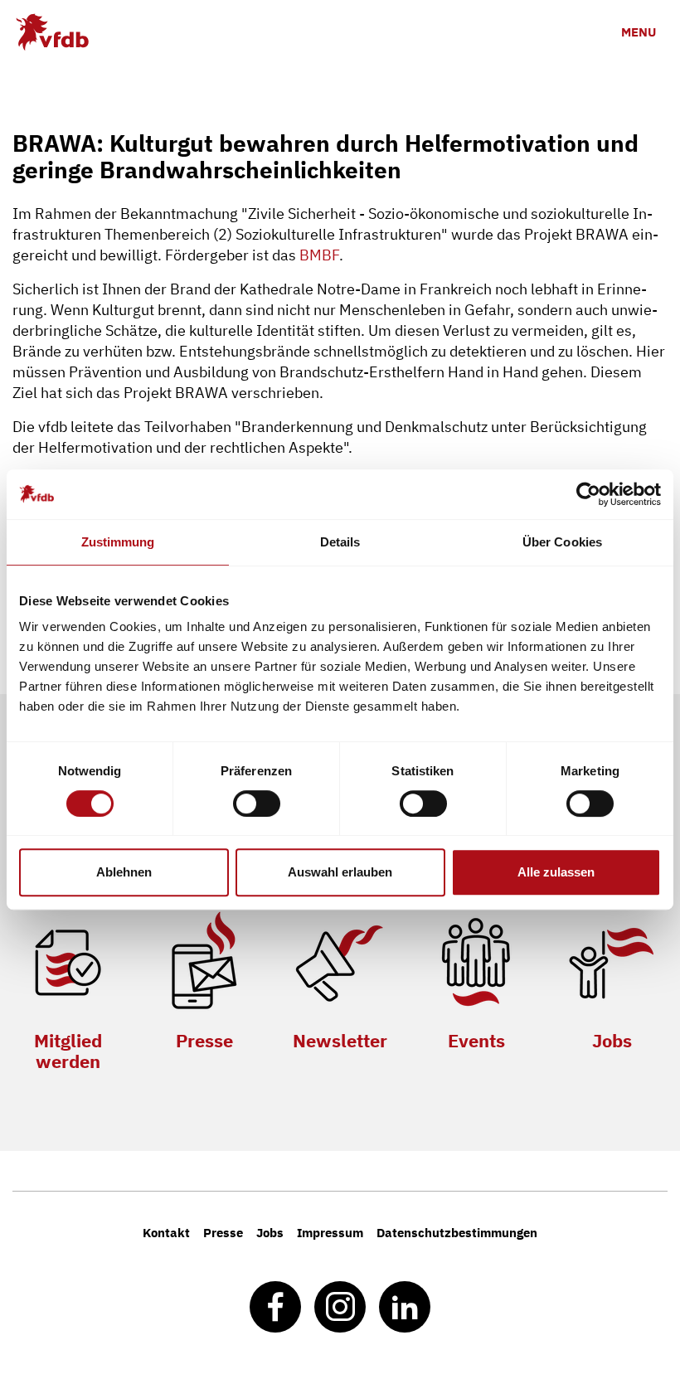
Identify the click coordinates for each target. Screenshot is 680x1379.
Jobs (612, 1040)
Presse (204, 1040)
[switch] (256, 803)
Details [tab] (340, 542)
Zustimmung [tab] (118, 542)
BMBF (319, 255)
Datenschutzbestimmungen (456, 1233)
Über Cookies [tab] (562, 542)
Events (476, 1040)
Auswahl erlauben (340, 872)
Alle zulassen (556, 872)
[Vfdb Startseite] (51, 32)
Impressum (330, 1233)
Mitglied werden (68, 1050)
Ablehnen (124, 872)
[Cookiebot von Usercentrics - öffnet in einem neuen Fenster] (588, 494)
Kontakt (166, 1233)
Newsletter (340, 1040)
